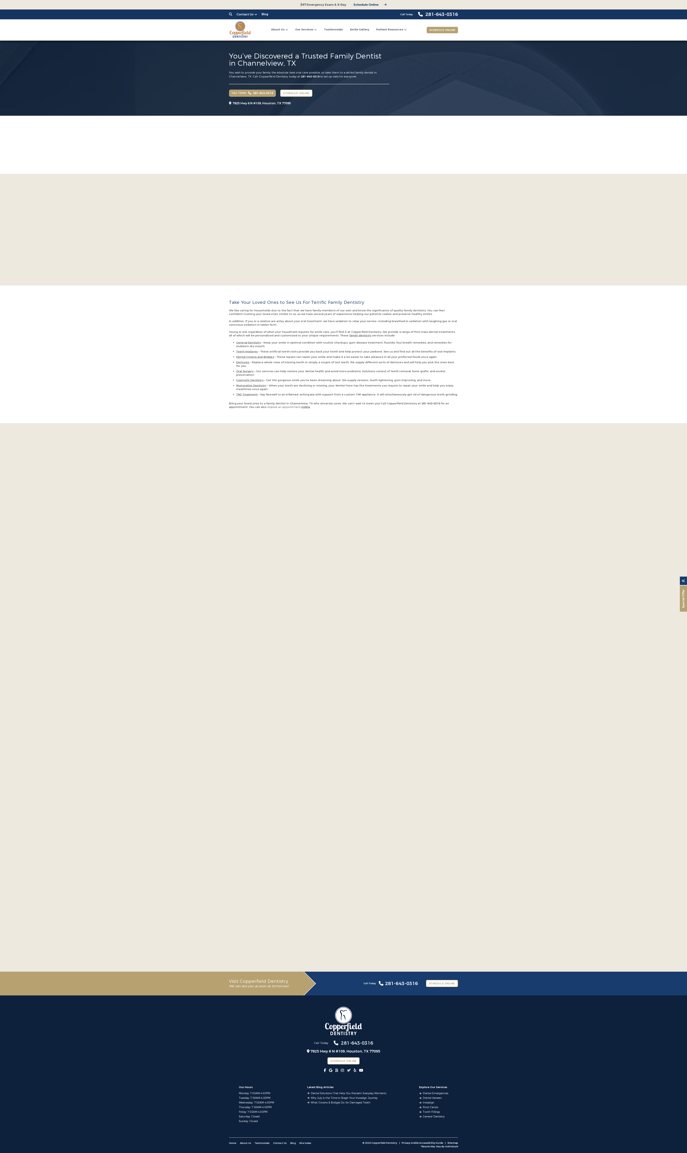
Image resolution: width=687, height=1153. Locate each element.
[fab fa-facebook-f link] (325, 1070)
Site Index (305, 1143)
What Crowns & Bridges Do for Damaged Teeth (340, 1102)
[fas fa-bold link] (336, 1070)
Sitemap (452, 1142)
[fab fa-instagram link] (342, 1070)
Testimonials (333, 29)
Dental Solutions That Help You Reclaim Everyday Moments (348, 1093)
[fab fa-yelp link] (355, 1070)
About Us (277, 29)
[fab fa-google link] (330, 1070)
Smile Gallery (359, 29)
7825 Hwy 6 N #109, (262, 103)
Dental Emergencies (435, 1093)
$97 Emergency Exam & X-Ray (323, 5)
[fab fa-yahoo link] (349, 1070)
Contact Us (245, 14)
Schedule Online (366, 5)
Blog (265, 14)
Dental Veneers (432, 1098)
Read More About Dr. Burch (315, 260)
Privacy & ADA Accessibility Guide (422, 1142)
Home (232, 1143)
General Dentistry (433, 1116)
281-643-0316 (310, 76)
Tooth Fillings (431, 1112)
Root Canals (430, 1107)
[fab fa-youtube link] (361, 1070)
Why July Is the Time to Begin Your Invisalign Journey (344, 1098)
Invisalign (428, 1102)
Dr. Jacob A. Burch (320, 236)
